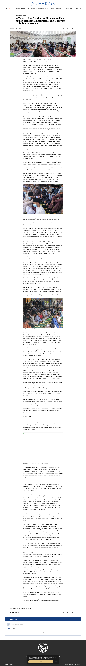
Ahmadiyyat (18, 608)
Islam (26, 608)
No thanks (56, 661)
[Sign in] (80, 8)
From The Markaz (20, 8)
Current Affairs (31, 8)
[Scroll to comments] (67, 28)
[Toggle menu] (6, 8)
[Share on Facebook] (75, 28)
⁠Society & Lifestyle (68, 8)
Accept (40, 661)
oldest (13, 628)
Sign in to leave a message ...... (18, 624)
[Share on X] (70, 28)
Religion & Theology (43, 8)
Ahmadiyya (14, 608)
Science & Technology (56, 8)
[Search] (77, 8)
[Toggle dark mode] (9, 8)
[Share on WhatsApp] (73, 28)
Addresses (24, 15)
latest (8, 628)
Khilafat (29, 608)
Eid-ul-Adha (23, 608)
